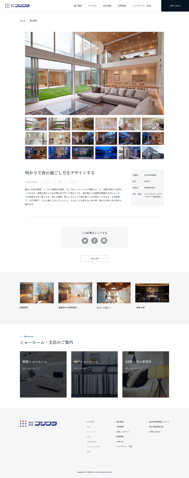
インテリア (91, 432)
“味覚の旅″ (140, 307)
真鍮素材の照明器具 (67, 307)
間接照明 (24, 307)
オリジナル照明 (93, 447)
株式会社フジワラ (17, 6)
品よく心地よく (104, 307)
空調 (89, 437)
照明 (89, 427)
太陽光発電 (91, 442)
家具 (89, 452)
